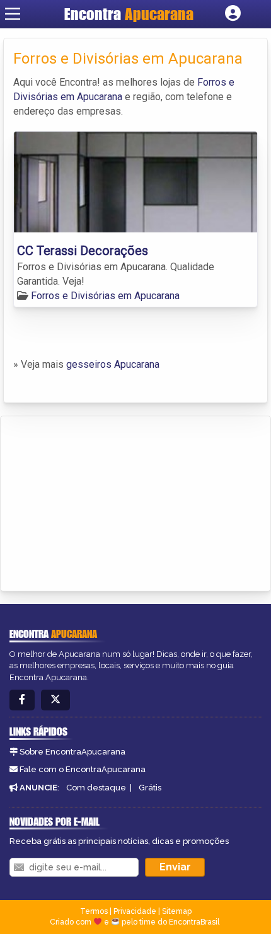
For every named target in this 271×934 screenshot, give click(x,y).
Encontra (128, 13)
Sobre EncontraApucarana (72, 751)
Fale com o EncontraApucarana (83, 769)
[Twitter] (55, 700)
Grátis (150, 787)
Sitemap (177, 911)
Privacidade (134, 911)
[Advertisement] (104, 501)
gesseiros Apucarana (112, 364)
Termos (94, 911)
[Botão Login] (233, 14)
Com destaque (96, 787)
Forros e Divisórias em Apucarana (105, 296)
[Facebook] (22, 700)
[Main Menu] (12, 13)
